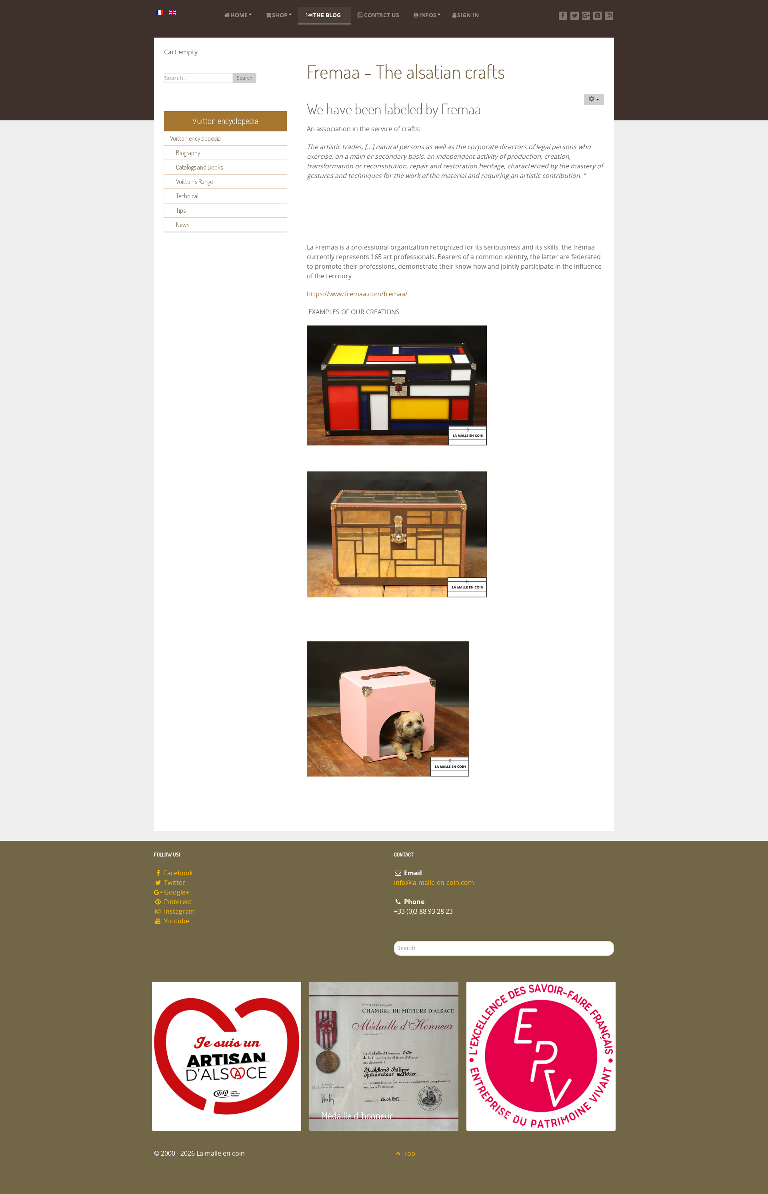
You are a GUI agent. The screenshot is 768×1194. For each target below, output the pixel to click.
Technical (187, 196)
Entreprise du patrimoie (522, 1115)
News (182, 225)
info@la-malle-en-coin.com (434, 883)
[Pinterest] (597, 16)
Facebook (177, 873)
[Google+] (586, 16)
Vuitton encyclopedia (195, 138)
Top (408, 1153)
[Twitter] (574, 16)
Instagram (178, 911)
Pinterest (177, 902)
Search (244, 78)
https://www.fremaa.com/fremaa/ (357, 294)
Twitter (173, 883)
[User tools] (594, 99)
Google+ (175, 892)
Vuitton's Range (194, 182)
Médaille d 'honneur (357, 1115)
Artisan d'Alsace (192, 1115)
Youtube (175, 921)
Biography (188, 153)
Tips (181, 210)
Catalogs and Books (199, 167)
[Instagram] (609, 16)
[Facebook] (563, 16)
